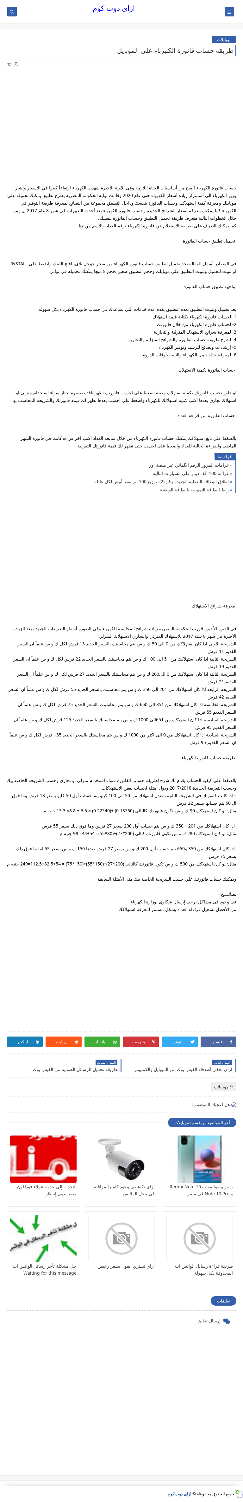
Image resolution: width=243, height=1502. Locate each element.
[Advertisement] (121, 112)
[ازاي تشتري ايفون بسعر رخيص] (121, 1238)
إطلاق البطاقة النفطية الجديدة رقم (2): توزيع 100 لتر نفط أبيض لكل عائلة (161, 481)
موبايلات (224, 39)
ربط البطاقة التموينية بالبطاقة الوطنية (194, 490)
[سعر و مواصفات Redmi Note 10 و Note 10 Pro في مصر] (199, 1159)
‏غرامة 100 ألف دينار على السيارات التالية (191, 473)
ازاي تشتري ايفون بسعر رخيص (126, 1266)
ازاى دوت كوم (114, 8)
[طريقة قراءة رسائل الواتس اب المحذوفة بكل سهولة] (199, 1238)
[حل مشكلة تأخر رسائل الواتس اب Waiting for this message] (43, 1238)
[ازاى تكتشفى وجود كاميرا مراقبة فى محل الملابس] (121, 1159)
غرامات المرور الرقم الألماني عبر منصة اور (189, 465)
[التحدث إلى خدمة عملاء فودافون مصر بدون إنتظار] (43, 1159)
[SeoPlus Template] (238, 1493)
